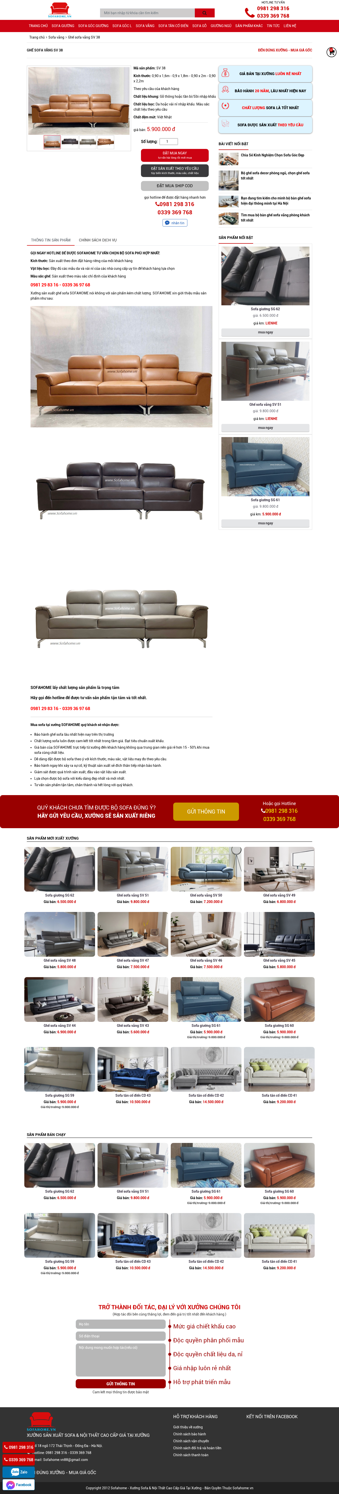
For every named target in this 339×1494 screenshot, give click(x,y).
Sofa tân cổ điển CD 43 (133, 1095)
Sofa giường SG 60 (279, 1026)
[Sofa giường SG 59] (59, 1069)
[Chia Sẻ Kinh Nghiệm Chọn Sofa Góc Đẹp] (228, 159)
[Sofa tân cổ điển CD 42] (206, 1069)
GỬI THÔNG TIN (206, 812)
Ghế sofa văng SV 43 (133, 1026)
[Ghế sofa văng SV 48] (59, 934)
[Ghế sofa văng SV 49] (279, 869)
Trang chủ (38, 26)
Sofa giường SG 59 (59, 1095)
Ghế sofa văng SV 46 (206, 960)
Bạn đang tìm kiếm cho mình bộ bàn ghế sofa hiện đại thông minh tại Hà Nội (276, 200)
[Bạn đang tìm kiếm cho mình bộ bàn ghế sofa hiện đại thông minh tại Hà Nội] (228, 201)
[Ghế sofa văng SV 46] (206, 934)
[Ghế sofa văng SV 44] (59, 999)
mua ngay (265, 332)
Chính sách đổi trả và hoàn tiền (197, 1448)
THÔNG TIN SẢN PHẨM (50, 240)
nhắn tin (177, 223)
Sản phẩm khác (249, 26)
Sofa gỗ (199, 26)
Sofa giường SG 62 (265, 309)
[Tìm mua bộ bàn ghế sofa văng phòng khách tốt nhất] (228, 219)
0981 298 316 (273, 8)
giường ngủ (221, 26)
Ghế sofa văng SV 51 (265, 405)
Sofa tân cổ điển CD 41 (279, 1095)
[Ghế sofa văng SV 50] (206, 869)
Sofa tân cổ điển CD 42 (206, 1095)
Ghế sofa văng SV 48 (60, 960)
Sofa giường (63, 26)
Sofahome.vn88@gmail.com (65, 1460)
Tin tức (273, 26)
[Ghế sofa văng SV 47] (133, 934)
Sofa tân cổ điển (173, 26)
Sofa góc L (122, 26)
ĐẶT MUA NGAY (175, 155)
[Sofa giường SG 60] (279, 999)
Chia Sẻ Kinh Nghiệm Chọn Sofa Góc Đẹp (272, 155)
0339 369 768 (273, 16)
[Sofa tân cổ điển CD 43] (133, 1069)
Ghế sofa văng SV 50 (206, 895)
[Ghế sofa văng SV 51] (265, 371)
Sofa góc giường (93, 26)
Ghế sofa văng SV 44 (60, 1026)
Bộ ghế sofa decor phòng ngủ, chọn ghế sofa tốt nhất (275, 175)
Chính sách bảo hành (189, 1434)
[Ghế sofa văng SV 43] (133, 999)
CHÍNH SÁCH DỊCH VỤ (98, 240)
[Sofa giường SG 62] (265, 276)
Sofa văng (145, 26)
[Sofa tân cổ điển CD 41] (279, 1069)
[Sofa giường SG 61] (265, 466)
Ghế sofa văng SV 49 (279, 895)
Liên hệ (290, 26)
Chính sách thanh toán (190, 1455)
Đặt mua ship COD (175, 185)
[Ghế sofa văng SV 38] (79, 101)
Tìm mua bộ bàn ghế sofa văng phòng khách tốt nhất (275, 217)
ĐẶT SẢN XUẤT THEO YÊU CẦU (175, 171)
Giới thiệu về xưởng (188, 1427)
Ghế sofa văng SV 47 (133, 960)
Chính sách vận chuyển (191, 1441)
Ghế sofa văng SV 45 (279, 960)
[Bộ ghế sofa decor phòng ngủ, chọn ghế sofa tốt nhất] (228, 180)
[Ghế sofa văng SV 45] (279, 934)
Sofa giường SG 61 (265, 500)
